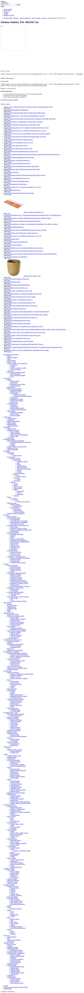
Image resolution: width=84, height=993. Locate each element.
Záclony (44, 18)
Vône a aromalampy (15, 369)
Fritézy (12, 537)
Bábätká (9, 379)
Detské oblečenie (14, 507)
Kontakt (6, 985)
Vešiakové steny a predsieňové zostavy (17, 668)
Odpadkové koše (11, 429)
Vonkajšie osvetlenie (12, 733)
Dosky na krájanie (15, 899)
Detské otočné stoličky (16, 390)
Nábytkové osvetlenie (16, 675)
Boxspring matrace (15, 769)
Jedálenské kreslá (14, 620)
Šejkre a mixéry (14, 543)
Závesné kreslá (14, 974)
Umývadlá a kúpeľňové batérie (15, 592)
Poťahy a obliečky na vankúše (18, 843)
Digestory (13, 535)
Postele (6, 12)
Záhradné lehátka (14, 969)
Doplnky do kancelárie (13, 641)
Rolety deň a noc (14, 821)
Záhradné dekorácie (15, 962)
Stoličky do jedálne (15, 625)
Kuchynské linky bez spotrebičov (19, 521)
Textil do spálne (11, 846)
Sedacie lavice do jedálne (17, 623)
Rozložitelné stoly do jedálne (17, 629)
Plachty (19, 464)
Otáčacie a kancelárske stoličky (15, 644)
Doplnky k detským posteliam (18, 409)
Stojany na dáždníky (15, 657)
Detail (8, 108)
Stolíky (15, 489)
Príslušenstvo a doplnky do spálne (16, 793)
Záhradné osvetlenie (12, 963)
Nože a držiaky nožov (16, 902)
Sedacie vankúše (14, 845)
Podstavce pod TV (15, 677)
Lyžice (12, 911)
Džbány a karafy (14, 919)
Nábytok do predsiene (13, 659)
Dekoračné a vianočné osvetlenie (15, 714)
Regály (9, 610)
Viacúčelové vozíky (12, 882)
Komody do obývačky (16, 700)
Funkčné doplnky (11, 937)
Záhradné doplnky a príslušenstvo (16, 953)
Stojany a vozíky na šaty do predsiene (20, 656)
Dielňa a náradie (11, 423)
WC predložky (14, 590)
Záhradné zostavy (11, 977)
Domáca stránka (8, 18)
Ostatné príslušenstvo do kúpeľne (19, 582)
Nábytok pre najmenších (16, 400)
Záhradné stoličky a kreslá (17, 972)
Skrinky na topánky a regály (14, 666)
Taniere (12, 925)
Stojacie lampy (14, 724)
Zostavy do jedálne (12, 638)
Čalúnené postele (14, 782)
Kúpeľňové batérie (15, 593)
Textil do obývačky (12, 839)
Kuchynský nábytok (12, 550)
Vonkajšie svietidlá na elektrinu (18, 736)
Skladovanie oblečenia (13, 880)
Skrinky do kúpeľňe (15, 570)
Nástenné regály (11, 607)
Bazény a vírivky (11, 944)
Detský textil (13, 382)
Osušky (12, 831)
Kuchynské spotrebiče (13, 533)
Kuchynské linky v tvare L (17, 524)
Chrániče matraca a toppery (14, 755)
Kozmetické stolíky (12, 605)
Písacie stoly (7, 11)
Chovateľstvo (10, 420)
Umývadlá (13, 595)
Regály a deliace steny (16, 705)
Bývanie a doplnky (15, 458)
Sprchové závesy (14, 585)
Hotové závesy (14, 861)
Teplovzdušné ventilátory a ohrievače (20, 586)
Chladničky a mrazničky (16, 534)
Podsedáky (13, 957)
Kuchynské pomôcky (12, 898)
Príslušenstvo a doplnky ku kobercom (20, 812)
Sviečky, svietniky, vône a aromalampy (17, 363)
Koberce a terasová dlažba (17, 956)
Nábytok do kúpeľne (12, 565)
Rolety (12, 819)
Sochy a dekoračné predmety (18, 375)
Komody (9, 604)
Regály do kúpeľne (15, 568)
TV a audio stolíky (15, 711)
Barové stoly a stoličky (13, 614)
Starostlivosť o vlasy (12, 448)
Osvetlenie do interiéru (13, 718)
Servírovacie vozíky (15, 555)
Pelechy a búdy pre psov (23, 501)
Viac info (11, 78)
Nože (11, 913)
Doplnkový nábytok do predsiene (19, 654)
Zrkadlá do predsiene (12, 669)
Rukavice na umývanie (16, 834)
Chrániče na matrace (22, 461)
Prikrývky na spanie (22, 467)
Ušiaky (12, 687)
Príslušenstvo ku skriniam (17, 798)
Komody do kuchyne (15, 552)
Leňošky (12, 691)
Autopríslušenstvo (12, 418)
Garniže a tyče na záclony (17, 859)
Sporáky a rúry (14, 544)
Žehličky (12, 445)
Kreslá (9, 680)
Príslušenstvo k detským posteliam (23, 396)
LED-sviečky (13, 365)
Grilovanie (10, 946)
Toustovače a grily (15, 546)
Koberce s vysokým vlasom (17, 809)
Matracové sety (14, 772)
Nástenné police (14, 703)
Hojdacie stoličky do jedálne (17, 619)
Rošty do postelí (18, 486)
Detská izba (7, 378)
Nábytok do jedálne (9, 613)
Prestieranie (13, 828)
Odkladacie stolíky (12, 608)
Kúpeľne (6, 564)
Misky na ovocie (14, 888)
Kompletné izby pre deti (16, 399)
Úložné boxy (17, 481)
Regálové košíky (14, 873)
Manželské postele (15, 788)
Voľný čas (6, 935)
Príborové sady (14, 914)
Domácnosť (7, 427)
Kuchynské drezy (15, 561)
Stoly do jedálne (11, 626)
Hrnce (12, 931)
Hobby (9, 497)
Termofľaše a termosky (16, 926)
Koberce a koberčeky (19, 473)
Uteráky (19, 470)
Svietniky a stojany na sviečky (18, 368)
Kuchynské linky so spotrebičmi (18, 522)
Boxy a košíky (11, 870)
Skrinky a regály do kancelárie (15, 650)
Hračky (12, 454)
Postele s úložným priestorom (18, 790)
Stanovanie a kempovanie (14, 940)
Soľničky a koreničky (16, 895)
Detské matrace (11, 387)
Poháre (9, 907)
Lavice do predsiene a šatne (17, 660)
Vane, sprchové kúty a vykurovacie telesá (18, 596)
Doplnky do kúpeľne (15, 574)
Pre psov (16, 500)
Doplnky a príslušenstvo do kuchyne (19, 558)
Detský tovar (10, 452)
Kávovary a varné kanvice (17, 538)
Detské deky (13, 405)
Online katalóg (8, 988)
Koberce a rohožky (12, 806)
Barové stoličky (8, 9)
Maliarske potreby (12, 424)
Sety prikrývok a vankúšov (24, 469)
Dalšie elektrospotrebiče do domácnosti (20, 442)
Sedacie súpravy (18, 488)
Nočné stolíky (20, 491)
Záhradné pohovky (15, 971)
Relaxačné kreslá (14, 683)
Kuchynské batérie (15, 559)
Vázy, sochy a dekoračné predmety (16, 372)
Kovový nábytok (14, 981)
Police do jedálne (14, 634)
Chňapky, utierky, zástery (17, 824)
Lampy (19, 479)
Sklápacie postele (14, 791)
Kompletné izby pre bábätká (17, 384)
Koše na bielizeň (14, 431)
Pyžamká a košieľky (19, 512)
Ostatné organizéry (12, 879)
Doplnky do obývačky (13, 672)
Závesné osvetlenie (15, 729)
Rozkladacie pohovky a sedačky (18, 696)
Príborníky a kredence (16, 635)
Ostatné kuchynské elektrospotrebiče (19, 541)
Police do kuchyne (15, 553)
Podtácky (12, 889)
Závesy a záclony (36, 18)
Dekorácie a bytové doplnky (11, 354)
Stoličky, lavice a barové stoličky (15, 616)
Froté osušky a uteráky (16, 577)
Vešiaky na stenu (14, 665)
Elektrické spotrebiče (9, 439)
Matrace (16, 483)
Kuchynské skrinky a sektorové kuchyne (17, 525)
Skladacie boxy (14, 874)
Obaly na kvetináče (12, 357)
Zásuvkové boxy (14, 877)
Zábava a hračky (11, 411)
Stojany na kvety (11, 362)
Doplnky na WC (14, 589)
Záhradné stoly (11, 975)
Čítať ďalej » (79, 74)
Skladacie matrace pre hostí (17, 776)
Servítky (12, 892)
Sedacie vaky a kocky (16, 684)
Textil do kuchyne (12, 822)
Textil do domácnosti (25, 18)
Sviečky (12, 366)
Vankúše (6, 14)
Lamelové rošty (11, 758)
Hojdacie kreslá (14, 681)
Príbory (9, 910)
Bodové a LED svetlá (16, 720)
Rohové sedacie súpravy (16, 694)
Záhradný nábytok (8, 943)
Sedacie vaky (13, 402)
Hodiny (9, 356)
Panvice (12, 932)
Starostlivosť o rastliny (16, 950)
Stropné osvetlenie (15, 727)
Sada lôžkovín (14, 855)
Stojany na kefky (21, 476)
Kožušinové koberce (15, 810)
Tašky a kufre (10, 941)
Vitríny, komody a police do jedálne (16, 631)
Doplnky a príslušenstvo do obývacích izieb (21, 674)
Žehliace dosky (14, 436)
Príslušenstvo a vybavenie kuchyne (16, 556)
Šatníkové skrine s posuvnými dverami (20, 803)
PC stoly (19, 492)
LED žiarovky (14, 741)
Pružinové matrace (15, 775)
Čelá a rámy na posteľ (16, 784)
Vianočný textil (14, 752)
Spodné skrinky (14, 531)
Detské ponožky (18, 510)
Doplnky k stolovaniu (12, 886)
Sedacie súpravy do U (16, 697)
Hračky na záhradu (15, 954)
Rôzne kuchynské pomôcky (17, 904)
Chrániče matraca (15, 847)
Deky (18, 463)
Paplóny (12, 849)
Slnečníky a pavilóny (12, 947)
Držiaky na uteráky (15, 576)
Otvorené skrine (14, 797)
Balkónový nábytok (9, 15)
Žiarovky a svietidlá (12, 742)
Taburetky (16, 495)
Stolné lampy (13, 726)
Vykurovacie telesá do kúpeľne (18, 601)
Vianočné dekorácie (15, 751)
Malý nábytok (7, 602)
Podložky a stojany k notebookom (16, 513)
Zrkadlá (12, 571)
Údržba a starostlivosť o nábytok (18, 678)
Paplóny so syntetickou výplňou (22, 850)
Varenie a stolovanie (9, 885)
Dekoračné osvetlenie (16, 715)
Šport (8, 938)
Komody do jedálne (15, 632)
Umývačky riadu (14, 547)
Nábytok (12, 482)
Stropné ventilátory (12, 732)
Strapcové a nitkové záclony (17, 864)
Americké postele (15, 781)
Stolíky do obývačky (12, 708)
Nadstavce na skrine (15, 795)
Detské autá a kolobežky (16, 412)
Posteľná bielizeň (21, 466)
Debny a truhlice (14, 871)
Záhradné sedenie (11, 965)
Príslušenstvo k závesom (16, 862)
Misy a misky (13, 922)
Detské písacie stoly (15, 391)
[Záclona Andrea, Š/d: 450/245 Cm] (13, 50)
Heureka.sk (7, 451)
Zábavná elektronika (12, 449)
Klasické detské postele (20, 394)
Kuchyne (6, 515)
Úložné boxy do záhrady (16, 959)
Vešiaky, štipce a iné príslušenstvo (19, 434)
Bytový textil (17, 460)
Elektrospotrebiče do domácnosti (15, 440)
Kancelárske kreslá (15, 647)
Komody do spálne (15, 761)
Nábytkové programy (16, 702)
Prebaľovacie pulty (15, 385)
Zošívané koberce (15, 815)
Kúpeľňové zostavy (15, 567)
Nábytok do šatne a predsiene (11, 651)
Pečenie (9, 905)
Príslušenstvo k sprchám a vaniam (19, 583)
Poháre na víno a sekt (16, 908)
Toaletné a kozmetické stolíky (18, 766)
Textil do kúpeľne (11, 830)
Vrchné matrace (14, 778)
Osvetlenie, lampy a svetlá (10, 712)
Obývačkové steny (12, 689)
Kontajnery (10, 642)
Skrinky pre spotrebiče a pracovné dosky (21, 530)
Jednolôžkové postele (16, 787)
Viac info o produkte (9, 100)
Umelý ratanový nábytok (16, 983)
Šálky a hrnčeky (14, 923)
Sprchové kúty (14, 598)
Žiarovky (9, 738)
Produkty (16, 18)
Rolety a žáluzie (11, 816)
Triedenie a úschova (9, 868)
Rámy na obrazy (11, 360)
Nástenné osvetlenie (15, 721)
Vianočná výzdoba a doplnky (14, 749)
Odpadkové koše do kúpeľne (18, 580)
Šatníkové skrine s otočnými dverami (20, 801)
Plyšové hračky (18, 455)
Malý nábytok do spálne (13, 760)
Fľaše (11, 920)
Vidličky (12, 916)
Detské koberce (14, 406)
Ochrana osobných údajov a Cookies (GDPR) (16, 987)
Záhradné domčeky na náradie (15, 951)
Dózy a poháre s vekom (16, 901)
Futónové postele (14, 785)
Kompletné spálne (12, 757)
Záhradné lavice (14, 968)
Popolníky (13, 891)
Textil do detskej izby (12, 403)
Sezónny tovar (7, 746)
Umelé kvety (10, 371)
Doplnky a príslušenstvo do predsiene (17, 653)
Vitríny (9, 611)
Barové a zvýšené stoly (16, 628)
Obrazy (9, 359)
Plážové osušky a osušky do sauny (19, 833)
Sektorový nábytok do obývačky (15, 699)
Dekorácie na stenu (15, 374)
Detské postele (14, 393)
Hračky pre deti (14, 414)
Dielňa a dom (7, 417)
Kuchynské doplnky (12, 897)
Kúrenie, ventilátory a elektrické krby (16, 446)
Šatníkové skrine (11, 794)
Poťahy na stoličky (15, 827)
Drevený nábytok (15, 980)
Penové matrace (14, 773)
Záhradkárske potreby (13, 949)
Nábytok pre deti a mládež (14, 388)
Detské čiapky (17, 509)
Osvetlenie (16, 478)
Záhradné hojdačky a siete (17, 966)
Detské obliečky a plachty (17, 408)
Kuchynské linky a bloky (13, 518)
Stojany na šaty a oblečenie (17, 764)
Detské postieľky (14, 381)
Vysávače (12, 443)
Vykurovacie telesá (15, 960)
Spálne (5, 754)
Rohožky (12, 813)
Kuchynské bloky (15, 519)
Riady (8, 917)
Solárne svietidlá (14, 735)
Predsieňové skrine (15, 662)
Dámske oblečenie (15, 504)
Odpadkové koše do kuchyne (18, 562)
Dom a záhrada (11, 457)
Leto (8, 748)
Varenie (9, 929)
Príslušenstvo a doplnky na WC (15, 587)
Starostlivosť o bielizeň (13, 430)
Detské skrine (14, 397)
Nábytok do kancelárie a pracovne (13, 639)
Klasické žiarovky (15, 739)
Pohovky (12, 693)
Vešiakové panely (15, 663)
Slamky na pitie (14, 894)
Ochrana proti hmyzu (12, 426)
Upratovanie (10, 437)
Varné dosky (13, 549)
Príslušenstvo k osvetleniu (14, 730)
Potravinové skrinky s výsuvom (18, 528)
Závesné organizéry (12, 883)
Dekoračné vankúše (15, 840)
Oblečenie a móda (12, 503)
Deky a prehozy (14, 842)
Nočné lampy (13, 723)
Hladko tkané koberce (16, 807)
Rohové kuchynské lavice (17, 622)
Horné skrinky (14, 527)
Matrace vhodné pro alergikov (18, 770)
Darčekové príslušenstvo (13, 421)
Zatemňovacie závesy (16, 867)
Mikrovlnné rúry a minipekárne (18, 540)
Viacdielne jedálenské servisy (18, 928)
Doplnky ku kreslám (15, 645)
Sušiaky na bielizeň (15, 433)
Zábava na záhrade (15, 415)
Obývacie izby (7, 671)
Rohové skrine (14, 800)
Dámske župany (18, 506)
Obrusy (12, 825)
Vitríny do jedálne (15, 637)
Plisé (11, 818)
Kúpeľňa (16, 475)
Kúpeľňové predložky (16, 579)
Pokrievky (13, 934)
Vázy (11, 377)
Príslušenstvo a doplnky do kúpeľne (16, 573)
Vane (11, 599)
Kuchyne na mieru (12, 516)
